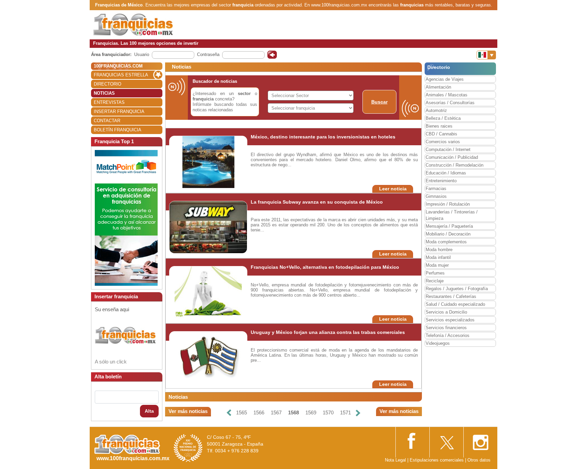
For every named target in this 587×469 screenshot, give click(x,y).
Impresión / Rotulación (448, 204)
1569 (310, 412)
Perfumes (435, 273)
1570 (328, 412)
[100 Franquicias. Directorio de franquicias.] (133, 24)
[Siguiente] (358, 413)
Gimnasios (436, 196)
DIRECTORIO (107, 84)
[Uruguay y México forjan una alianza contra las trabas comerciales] (208, 357)
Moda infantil (438, 257)
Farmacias (436, 188)
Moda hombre (439, 249)
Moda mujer (437, 265)
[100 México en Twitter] (446, 440)
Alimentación (438, 87)
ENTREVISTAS (109, 102)
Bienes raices (439, 126)
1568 (293, 412)
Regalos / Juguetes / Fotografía (457, 288)
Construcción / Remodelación (454, 165)
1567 (276, 412)
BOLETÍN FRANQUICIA (117, 129)
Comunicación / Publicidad (452, 157)
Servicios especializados (450, 319)
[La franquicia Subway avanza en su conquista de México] (209, 226)
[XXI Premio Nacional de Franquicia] (188, 447)
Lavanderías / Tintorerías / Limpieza (452, 215)
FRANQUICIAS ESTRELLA (121, 74)
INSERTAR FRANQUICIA (119, 111)
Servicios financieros (446, 327)
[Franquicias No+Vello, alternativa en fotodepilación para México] (208, 292)
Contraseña (208, 54)
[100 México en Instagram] (480, 440)
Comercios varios (443, 141)
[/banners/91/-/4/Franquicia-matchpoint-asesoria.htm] (126, 217)
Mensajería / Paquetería (449, 226)
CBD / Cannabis (441, 133)
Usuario (141, 54)
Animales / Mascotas (446, 94)
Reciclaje (435, 280)
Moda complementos (446, 241)
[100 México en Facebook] (412, 440)
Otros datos (479, 460)
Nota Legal (395, 460)
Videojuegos (438, 343)
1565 (241, 412)
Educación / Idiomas (446, 172)
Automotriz (436, 110)
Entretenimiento (441, 180)
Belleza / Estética (443, 118)
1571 (345, 412)
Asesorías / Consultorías (450, 102)
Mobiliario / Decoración (448, 234)
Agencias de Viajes (445, 79)
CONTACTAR (107, 120)
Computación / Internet (448, 149)
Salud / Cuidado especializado (455, 304)
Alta (149, 411)
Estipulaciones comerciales (437, 460)
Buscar (379, 102)
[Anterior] (229, 413)
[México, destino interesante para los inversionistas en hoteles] (208, 161)
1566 (258, 412)
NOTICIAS (104, 93)
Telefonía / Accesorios (447, 335)
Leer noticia (393, 188)
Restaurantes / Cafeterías (451, 296)
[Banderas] (486, 55)
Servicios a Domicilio (446, 312)
